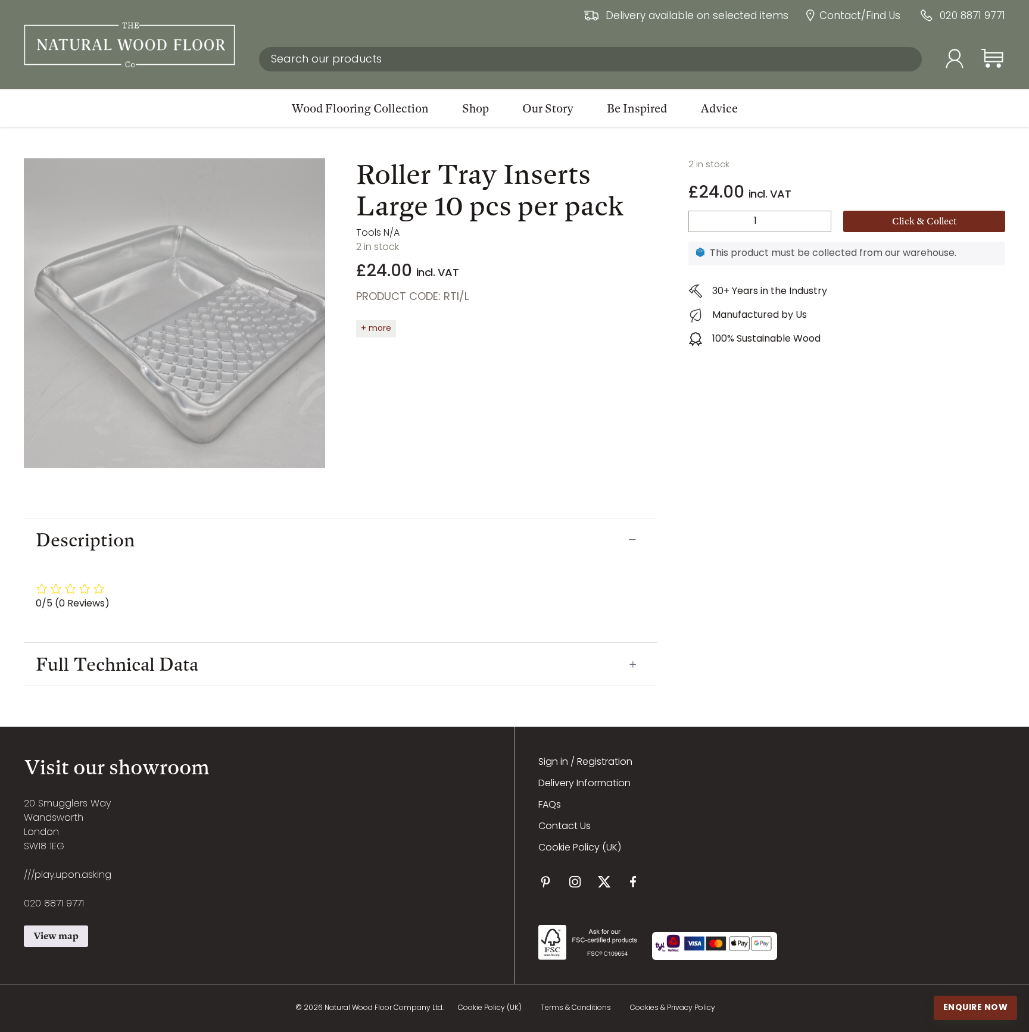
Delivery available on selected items (697, 17)
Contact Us (564, 826)
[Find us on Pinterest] (545, 881)
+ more (376, 329)
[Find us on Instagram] (574, 881)
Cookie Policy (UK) (579, 848)
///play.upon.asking (67, 875)
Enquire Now (975, 1007)
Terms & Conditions (576, 1008)
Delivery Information (584, 784)
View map (56, 936)
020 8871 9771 (972, 17)
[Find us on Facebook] (633, 881)
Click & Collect (924, 221)
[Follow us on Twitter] (604, 881)
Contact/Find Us (859, 17)
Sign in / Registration (585, 762)
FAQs (549, 805)
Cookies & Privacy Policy (672, 1008)
